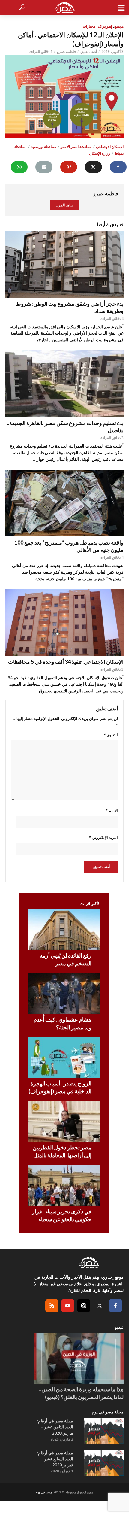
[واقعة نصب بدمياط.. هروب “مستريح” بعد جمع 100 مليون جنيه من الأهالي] (64, 503)
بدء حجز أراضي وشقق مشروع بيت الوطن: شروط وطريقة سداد (70, 307)
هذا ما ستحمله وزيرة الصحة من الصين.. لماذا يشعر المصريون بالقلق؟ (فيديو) (81, 1393)
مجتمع (119, 26)
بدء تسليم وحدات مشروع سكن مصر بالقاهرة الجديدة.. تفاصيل (65, 426)
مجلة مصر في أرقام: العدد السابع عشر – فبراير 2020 (55, 1458)
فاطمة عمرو (66, 51)
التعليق (111, 734)
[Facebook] (115, 1305)
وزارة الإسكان (99, 153)
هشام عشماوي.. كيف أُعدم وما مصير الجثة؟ (63, 1023)
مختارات (89, 26)
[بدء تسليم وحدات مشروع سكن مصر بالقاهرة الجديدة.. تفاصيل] (64, 383)
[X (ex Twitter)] (99, 1305)
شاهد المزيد (65, 205)
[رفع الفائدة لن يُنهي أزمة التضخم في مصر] (64, 929)
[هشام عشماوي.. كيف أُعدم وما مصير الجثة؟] (64, 993)
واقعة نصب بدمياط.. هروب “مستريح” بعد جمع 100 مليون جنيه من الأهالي (69, 546)
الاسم (112, 810)
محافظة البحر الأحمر (76, 146)
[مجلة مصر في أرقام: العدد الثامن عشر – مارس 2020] (104, 1431)
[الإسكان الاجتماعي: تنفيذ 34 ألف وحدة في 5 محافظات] (64, 622)
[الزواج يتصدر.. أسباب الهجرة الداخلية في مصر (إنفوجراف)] (64, 1057)
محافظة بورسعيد (43, 146)
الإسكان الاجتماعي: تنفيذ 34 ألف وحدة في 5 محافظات (66, 661)
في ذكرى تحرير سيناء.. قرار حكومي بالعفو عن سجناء (62, 1215)
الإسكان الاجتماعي (110, 146)
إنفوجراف (105, 26)
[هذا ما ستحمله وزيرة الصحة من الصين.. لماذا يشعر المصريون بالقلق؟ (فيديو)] (79, 1358)
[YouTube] (67, 1305)
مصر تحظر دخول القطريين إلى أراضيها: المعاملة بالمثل (62, 1151)
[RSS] (51, 1305)
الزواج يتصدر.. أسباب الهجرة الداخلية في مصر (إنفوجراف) (60, 1087)
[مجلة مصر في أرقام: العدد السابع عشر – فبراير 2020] (104, 1463)
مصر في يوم (44, 1492)
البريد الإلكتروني (103, 837)
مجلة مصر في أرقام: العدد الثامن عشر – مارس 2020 (55, 1426)
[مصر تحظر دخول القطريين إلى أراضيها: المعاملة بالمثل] (64, 1121)
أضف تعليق (88, 51)
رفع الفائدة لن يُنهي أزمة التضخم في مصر (66, 959)
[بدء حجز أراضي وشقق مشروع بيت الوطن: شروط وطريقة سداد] (64, 264)
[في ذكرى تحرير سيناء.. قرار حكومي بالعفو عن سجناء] (64, 1185)
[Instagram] (83, 1305)
